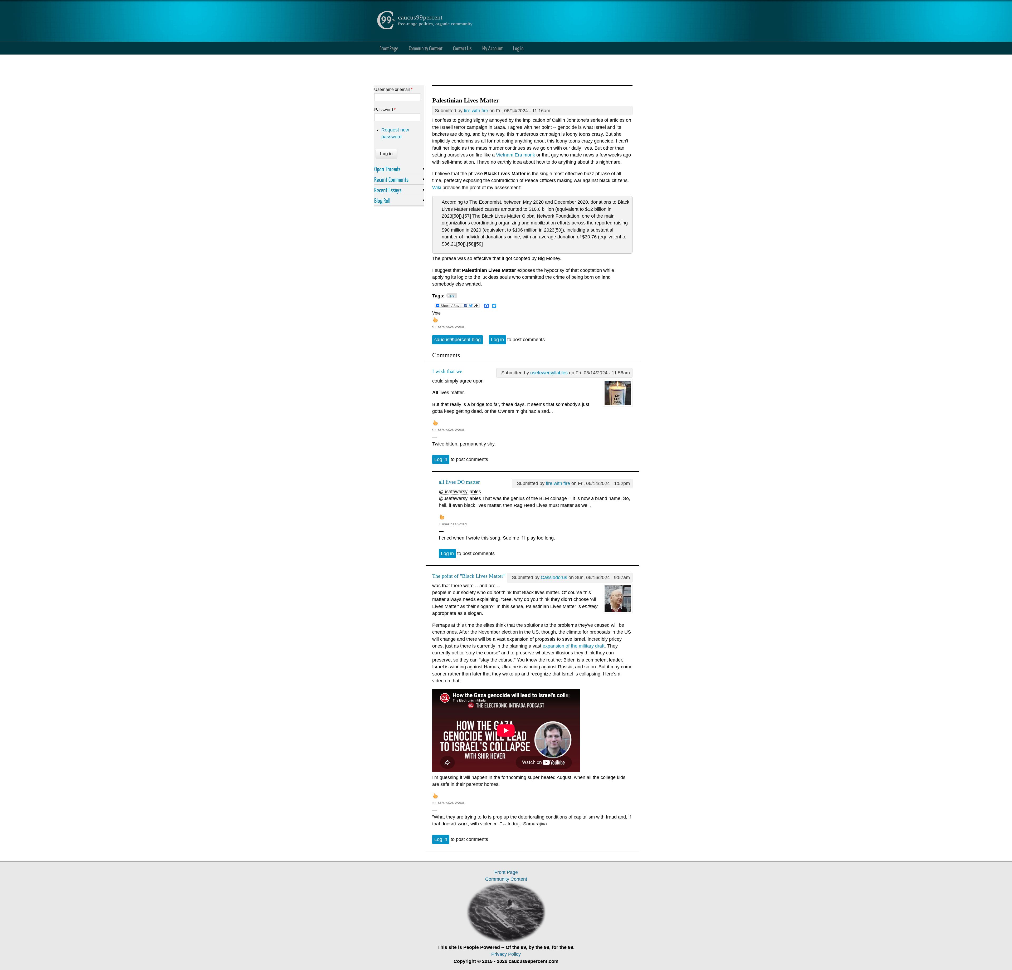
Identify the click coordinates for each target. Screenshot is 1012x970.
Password (385, 109)
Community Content (425, 48)
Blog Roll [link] (382, 200)
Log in (518, 48)
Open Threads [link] (387, 169)
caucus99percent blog (457, 339)
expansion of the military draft (574, 646)
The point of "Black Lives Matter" (468, 576)
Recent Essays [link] (387, 190)
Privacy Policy (506, 954)
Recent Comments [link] (391, 179)
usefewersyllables (549, 372)
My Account (492, 48)
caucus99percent (420, 17)
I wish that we (447, 371)
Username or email (393, 89)
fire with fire (476, 110)
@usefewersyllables (460, 491)
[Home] (386, 28)
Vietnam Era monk (515, 155)
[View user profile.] (617, 405)
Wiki (436, 187)
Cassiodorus (554, 577)
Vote (436, 313)
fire (452, 296)
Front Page (389, 48)
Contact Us (462, 48)
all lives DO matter (459, 482)
